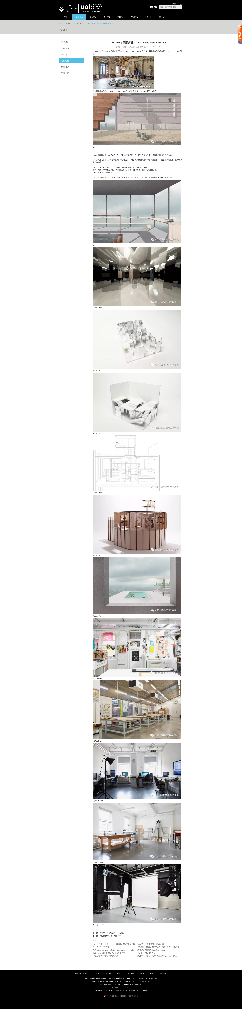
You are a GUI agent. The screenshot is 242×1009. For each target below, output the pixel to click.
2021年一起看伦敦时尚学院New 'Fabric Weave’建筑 (157, 956)
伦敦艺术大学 (105, 51)
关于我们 (162, 17)
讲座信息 (65, 48)
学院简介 (93, 17)
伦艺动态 (79, 23)
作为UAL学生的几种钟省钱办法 (105, 956)
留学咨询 (65, 54)
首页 (65, 17)
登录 (174, 4)
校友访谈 (65, 67)
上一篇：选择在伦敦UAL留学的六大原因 (109, 933)
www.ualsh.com (128, 984)
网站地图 (138, 984)
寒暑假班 (65, 73)
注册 (180, 4)
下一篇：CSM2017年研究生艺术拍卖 (107, 936)
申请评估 (134, 17)
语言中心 (107, 17)
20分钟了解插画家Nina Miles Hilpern (151, 950)
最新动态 (79, 17)
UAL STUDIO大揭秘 (101, 947)
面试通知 (65, 42)
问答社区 (148, 17)
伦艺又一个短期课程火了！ (148, 953)
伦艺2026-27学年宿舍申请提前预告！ (151, 944)
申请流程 (121, 17)
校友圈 (153, 973)
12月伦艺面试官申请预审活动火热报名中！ (110, 953)
